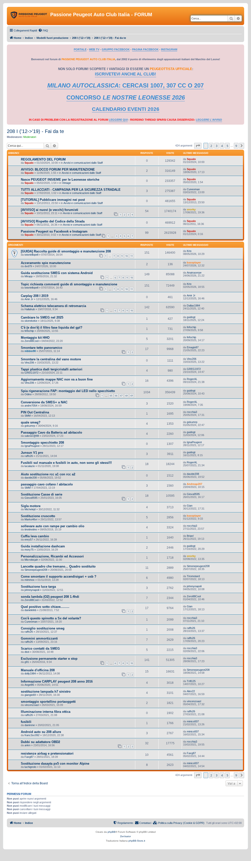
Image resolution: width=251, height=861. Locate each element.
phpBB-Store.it (136, 840)
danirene (30, 725)
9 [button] (236, 146)
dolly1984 (30, 673)
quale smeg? (30, 422)
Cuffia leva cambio (35, 536)
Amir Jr (29, 299)
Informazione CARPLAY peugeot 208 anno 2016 (57, 681)
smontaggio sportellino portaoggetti (48, 701)
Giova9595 (31, 497)
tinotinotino (31, 529)
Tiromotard (193, 576)
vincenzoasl (32, 704)
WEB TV (94, 49)
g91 (27, 661)
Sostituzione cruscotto (38, 516)
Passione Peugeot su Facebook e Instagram (54, 231)
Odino (28, 394)
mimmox (30, 579)
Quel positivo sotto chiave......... (45, 607)
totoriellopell (31, 254)
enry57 (29, 539)
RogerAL (192, 379)
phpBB (111, 832)
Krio (189, 250)
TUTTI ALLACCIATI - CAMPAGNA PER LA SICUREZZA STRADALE (71, 189)
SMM (28, 415)
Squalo (29, 162)
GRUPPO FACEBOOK (116, 49)
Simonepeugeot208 (36, 569)
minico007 (193, 721)
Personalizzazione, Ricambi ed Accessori (52, 556)
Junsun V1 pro (32, 452)
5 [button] (227, 146)
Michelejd (30, 509)
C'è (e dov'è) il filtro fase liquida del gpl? (51, 327)
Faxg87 (29, 756)
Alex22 (191, 691)
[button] (197, 146)
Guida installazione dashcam (43, 546)
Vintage (66, 182)
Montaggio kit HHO (35, 337)
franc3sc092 (32, 735)
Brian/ (190, 535)
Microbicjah (31, 559)
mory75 (29, 549)
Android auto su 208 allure (41, 732)
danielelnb (30, 610)
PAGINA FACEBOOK (145, 49)
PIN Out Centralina (35, 412)
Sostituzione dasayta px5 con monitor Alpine (55, 763)
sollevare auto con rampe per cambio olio (52, 526)
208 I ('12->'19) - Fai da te (35, 131)
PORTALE (80, 49)
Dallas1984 (193, 305)
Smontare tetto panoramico (41, 348)
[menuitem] (43, 30)
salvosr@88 (32, 435)
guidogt (191, 317)
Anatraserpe (194, 272)
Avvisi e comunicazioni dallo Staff (83, 162)
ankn (27, 745)
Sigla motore (30, 506)
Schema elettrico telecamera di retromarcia (53, 306)
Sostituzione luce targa (38, 586)
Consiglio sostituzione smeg (42, 628)
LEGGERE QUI (118, 119)
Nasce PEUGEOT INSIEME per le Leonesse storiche (60, 179)
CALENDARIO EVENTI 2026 (125, 109)
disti (27, 651)
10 (126, 256)
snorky (191, 209)
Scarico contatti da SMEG (40, 648)
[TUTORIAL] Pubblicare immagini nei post (53, 200)
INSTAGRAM (169, 49)
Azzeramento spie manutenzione (46, 263)
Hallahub (30, 309)
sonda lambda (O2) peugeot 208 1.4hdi (50, 596)
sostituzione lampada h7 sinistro (46, 691)
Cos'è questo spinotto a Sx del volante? (51, 618)
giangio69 (30, 694)
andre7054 (31, 405)
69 (131, 395)
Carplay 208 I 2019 (34, 296)
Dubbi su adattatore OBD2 (40, 742)
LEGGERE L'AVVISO (209, 119)
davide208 (31, 477)
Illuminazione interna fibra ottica (45, 712)
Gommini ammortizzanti (39, 638)
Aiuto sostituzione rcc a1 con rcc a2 (48, 474)
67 (121, 395)
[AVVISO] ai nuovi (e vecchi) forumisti (49, 210)
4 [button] (222, 146)
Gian (189, 505)
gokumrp (30, 425)
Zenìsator (125, 836)
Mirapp (29, 276)
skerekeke (31, 320)
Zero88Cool (31, 340)
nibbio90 (30, 351)
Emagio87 (193, 347)
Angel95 (29, 684)
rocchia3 (192, 411)
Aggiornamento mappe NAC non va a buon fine (57, 379)
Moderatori (29, 136)
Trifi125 (191, 681)
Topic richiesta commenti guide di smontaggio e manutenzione (69, 284)
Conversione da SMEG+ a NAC (44, 402)
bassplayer (194, 262)
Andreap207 (194, 483)
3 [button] (216, 146)
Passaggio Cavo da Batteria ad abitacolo (51, 432)
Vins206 (29, 362)
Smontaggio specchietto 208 (42, 442)
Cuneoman (193, 189)
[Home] (29, 16)
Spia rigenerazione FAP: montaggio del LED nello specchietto (68, 391)
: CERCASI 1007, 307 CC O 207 (125, 85)
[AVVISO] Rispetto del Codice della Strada (53, 221)
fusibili (26, 722)
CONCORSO (125, 97)
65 (111, 395)
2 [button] (211, 146)
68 (126, 395)
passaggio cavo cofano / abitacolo (47, 484)
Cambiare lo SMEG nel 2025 (42, 317)
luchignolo (30, 766)
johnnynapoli (32, 589)
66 (116, 395)
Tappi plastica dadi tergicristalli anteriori (51, 369)
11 (131, 256)
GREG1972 (31, 372)
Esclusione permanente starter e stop (49, 658)
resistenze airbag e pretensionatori (47, 753)
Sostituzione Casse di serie (41, 494)
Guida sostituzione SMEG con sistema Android (57, 273)
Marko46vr (31, 519)
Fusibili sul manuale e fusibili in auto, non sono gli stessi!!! (66, 463)
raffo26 (29, 455)
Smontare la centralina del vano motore (51, 359)
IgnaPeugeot (32, 445)
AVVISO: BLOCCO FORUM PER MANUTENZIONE (58, 169)
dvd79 (28, 266)
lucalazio (30, 466)
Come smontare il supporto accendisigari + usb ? (58, 576)
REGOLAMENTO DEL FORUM (43, 159)
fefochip (29, 330)
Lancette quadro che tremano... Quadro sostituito (58, 566)
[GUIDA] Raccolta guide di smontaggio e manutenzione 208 (66, 251)
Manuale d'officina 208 (38, 670)
